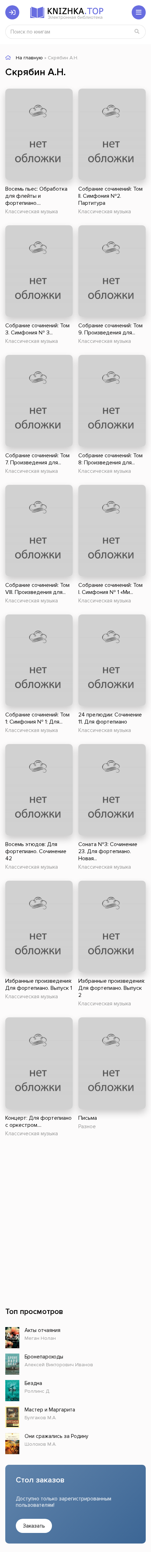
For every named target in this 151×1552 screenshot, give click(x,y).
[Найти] (137, 32)
